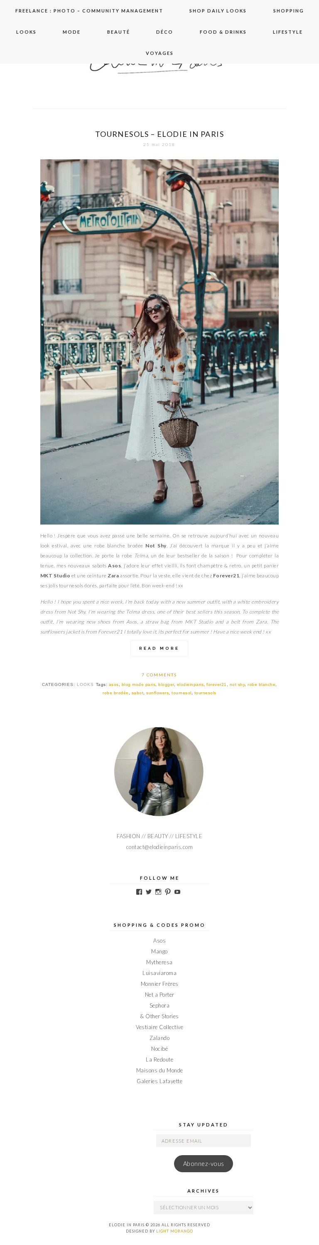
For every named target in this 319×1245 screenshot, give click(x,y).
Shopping (288, 10)
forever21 (216, 684)
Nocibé (159, 1048)
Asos (159, 940)
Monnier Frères (160, 983)
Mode (72, 32)
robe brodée (116, 693)
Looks (26, 32)
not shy (237, 684)
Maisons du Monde (159, 1070)
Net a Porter (159, 994)
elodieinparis (190, 684)
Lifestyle (288, 32)
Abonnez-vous (203, 1163)
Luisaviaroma (159, 973)
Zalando (160, 1038)
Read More (159, 648)
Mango (159, 951)
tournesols (205, 693)
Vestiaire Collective (159, 1027)
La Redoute (159, 1059)
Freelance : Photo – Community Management (89, 10)
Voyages (160, 53)
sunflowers (157, 693)
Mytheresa (159, 962)
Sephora (160, 1005)
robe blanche (261, 684)
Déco (164, 32)
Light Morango (174, 1231)
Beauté (118, 32)
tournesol (181, 693)
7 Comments (159, 674)
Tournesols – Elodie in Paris (159, 134)
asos (114, 684)
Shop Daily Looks (218, 10)
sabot (138, 693)
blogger (166, 684)
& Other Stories (159, 1016)
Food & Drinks (223, 32)
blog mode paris (139, 684)
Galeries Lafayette (159, 1081)
